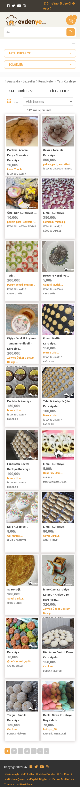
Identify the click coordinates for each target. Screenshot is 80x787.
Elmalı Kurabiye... (54, 212)
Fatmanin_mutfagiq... (55, 222)
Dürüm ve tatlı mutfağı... (21, 284)
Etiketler (29, 774)
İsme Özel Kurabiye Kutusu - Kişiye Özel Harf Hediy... (56, 594)
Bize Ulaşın (26, 784)
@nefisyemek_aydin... (20, 661)
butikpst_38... (51, 729)
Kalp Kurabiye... (17, 526)
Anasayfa (13, 81)
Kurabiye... (14, 652)
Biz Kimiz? (66, 774)
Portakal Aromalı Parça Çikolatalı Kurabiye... (18, 155)
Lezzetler (29, 81)
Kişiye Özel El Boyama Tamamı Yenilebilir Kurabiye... (21, 343)
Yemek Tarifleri (61, 779)
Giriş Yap (52, 3)
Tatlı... (11, 275)
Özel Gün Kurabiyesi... (22, 212)
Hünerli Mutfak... (53, 473)
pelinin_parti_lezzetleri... (57, 164)
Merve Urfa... (51, 352)
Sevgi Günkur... (52, 535)
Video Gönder (47, 774)
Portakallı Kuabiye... (20, 401)
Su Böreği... (14, 589)
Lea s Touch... (15, 169)
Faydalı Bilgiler (38, 779)
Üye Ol (66, 3)
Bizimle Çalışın (16, 779)
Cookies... (49, 666)
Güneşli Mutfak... (53, 284)
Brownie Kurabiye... (56, 275)
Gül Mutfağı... (15, 535)
